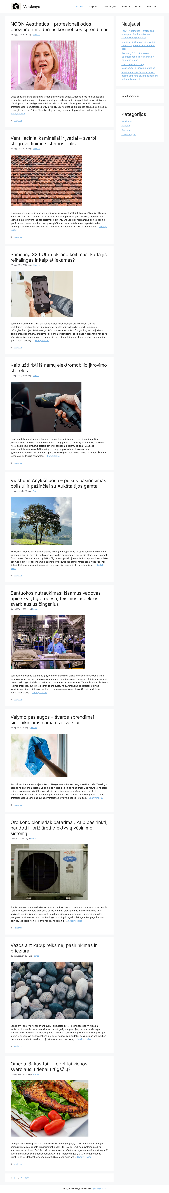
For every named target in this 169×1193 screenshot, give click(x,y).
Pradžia (79, 6)
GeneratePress (98, 1188)
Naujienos (93, 6)
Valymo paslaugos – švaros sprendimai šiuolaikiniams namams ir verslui (52, 719)
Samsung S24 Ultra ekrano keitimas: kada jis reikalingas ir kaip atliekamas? (59, 257)
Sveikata (126, 6)
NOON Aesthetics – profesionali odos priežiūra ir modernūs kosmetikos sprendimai (59, 26)
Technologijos (109, 6)
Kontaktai (151, 6)
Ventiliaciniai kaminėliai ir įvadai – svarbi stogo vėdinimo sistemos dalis (53, 140)
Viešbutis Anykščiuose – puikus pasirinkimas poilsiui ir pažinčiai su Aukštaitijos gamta (58, 483)
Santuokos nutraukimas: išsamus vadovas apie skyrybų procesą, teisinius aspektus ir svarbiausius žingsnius (56, 598)
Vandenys (31, 7)
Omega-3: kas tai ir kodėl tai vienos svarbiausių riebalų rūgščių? (49, 1066)
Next (28, 1177)
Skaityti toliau (18, 113)
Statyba (138, 6)
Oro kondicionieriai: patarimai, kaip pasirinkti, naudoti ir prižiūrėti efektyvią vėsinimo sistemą (59, 827)
